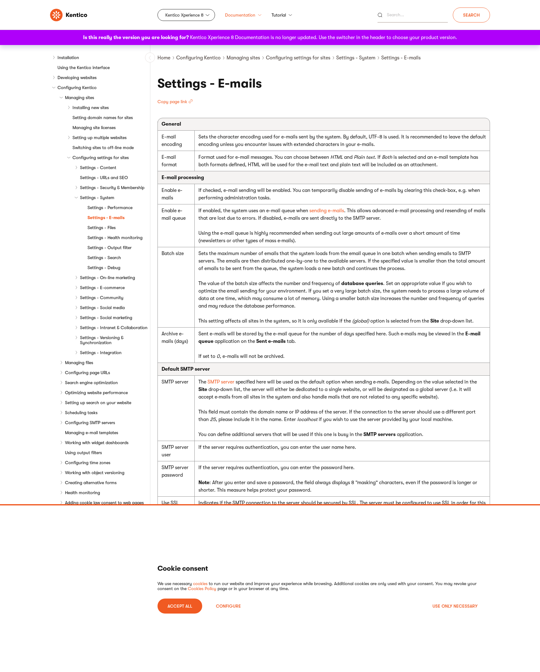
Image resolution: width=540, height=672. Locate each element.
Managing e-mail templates (91, 432)
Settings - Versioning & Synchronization (101, 340)
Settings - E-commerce (102, 287)
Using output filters (83, 452)
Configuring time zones (87, 462)
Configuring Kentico (77, 87)
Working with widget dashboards (96, 442)
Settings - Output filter (110, 247)
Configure (228, 606)
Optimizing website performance (96, 392)
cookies (200, 583)
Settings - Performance (110, 207)
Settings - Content (98, 167)
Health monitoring (82, 492)
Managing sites (79, 97)
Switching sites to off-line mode (103, 147)
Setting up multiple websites (99, 137)
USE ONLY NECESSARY (455, 606)
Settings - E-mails (106, 217)
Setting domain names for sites (102, 117)
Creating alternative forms (91, 482)
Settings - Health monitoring (115, 237)
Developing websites (77, 77)
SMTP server (221, 382)
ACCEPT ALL (180, 606)
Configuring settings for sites (100, 157)
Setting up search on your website (98, 402)
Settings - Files (102, 227)
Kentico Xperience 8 (184, 15)
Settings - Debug (104, 267)
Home (164, 58)
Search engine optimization (91, 382)
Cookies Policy (202, 588)
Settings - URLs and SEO (104, 177)
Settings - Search (104, 257)
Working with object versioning (94, 472)
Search (471, 15)
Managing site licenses (94, 127)
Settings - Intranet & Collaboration (114, 327)
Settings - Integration (101, 352)
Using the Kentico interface (84, 67)
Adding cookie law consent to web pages (104, 502)
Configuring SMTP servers (90, 422)
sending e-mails (326, 210)
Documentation (240, 15)
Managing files (79, 362)
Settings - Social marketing (106, 317)
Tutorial (279, 15)
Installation (68, 57)
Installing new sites (90, 107)
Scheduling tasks (81, 412)
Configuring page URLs (87, 372)
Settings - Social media (102, 307)
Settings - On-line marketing (107, 277)
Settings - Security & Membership (112, 187)
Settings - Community (101, 297)
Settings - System (97, 197)
